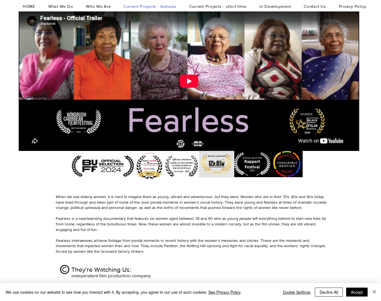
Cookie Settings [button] (296, 292)
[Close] (374, 292)
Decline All (329, 292)
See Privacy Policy (224, 292)
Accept (357, 292)
